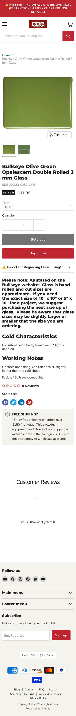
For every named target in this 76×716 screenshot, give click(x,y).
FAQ (41, 689)
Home (6, 55)
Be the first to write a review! (38, 533)
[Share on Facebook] (5, 402)
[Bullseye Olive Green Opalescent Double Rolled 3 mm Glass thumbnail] (9, 150)
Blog (17, 689)
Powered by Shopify (38, 709)
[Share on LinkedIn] (21, 402)
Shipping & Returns (22, 694)
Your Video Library (50, 694)
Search (53, 689)
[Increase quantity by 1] (39, 224)
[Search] (68, 36)
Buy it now (38, 253)
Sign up (61, 635)
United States (36, 655)
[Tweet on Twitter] (13, 402)
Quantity (8, 215)
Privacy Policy (38, 698)
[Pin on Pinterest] (29, 402)
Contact (29, 689)
